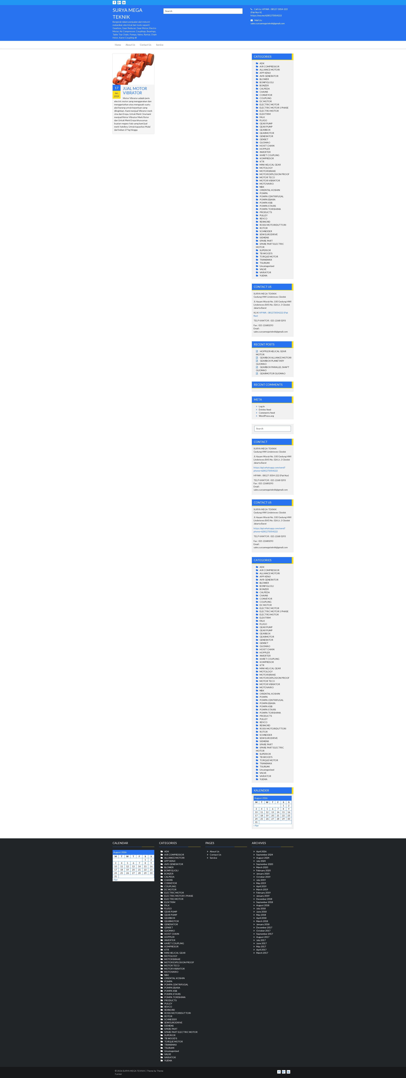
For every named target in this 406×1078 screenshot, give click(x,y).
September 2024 (264, 854)
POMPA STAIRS (268, 205)
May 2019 (261, 883)
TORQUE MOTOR (269, 256)
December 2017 (264, 927)
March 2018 (262, 921)
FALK (262, 117)
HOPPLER (265, 148)
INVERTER (265, 152)
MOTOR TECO (267, 177)
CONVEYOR (266, 95)
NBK (262, 186)
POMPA (264, 193)
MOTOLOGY (266, 167)
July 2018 (261, 908)
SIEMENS (264, 237)
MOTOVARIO (267, 183)
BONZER (264, 85)
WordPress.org (266, 416)
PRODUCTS (266, 212)
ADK (262, 63)
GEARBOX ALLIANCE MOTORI (275, 357)
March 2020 (262, 867)
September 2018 (264, 902)
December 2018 (264, 899)
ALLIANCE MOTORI (270, 69)
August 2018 (262, 905)
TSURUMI (265, 263)
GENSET (264, 139)
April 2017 (261, 949)
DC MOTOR (266, 101)
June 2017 (261, 943)
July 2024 (261, 861)
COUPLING (265, 98)
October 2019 (263, 876)
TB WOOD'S (266, 253)
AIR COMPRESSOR (269, 66)
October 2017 (263, 930)
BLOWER (264, 79)
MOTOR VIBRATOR (270, 180)
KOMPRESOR (267, 158)
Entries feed (265, 409)
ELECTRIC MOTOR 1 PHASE (274, 107)
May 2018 (261, 914)
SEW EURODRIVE (269, 234)
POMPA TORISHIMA (270, 209)
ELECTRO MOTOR (269, 110)
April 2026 (261, 851)
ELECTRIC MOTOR (269, 104)
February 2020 (263, 870)
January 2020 (262, 873)
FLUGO (263, 120)
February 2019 (263, 892)
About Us (130, 44)
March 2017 (262, 952)
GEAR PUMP (266, 123)
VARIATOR (265, 272)
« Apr (256, 825)
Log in (262, 406)
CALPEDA (265, 88)
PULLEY (264, 215)
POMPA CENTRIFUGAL (272, 196)
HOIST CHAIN (267, 145)
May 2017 (261, 946)
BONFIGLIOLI (267, 82)
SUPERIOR (265, 250)
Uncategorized (267, 266)
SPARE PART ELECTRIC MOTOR (180, 1032)
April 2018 (261, 918)
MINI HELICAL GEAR (270, 164)
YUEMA (263, 275)
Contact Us (145, 44)
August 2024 (262, 857)
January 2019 (262, 895)
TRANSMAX (266, 259)
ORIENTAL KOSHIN (270, 190)
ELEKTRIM (265, 114)
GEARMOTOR (267, 133)
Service (159, 44)
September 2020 (264, 864)
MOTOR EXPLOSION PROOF (274, 174)
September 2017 (264, 933)
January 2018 (262, 924)
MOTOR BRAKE (268, 171)
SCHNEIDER (266, 231)
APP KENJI (265, 72)
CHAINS (264, 91)
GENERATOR (266, 136)
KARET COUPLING (269, 155)
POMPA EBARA (267, 199)
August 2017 (262, 937)
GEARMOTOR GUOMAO (272, 373)
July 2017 (261, 940)
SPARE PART (266, 240)
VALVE (263, 269)
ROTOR (264, 228)
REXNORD (265, 221)
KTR (262, 161)
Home (118, 44)
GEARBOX (265, 129)
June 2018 (261, 911)
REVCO (263, 218)
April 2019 (261, 886)
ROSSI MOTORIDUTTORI (273, 224)
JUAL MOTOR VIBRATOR (135, 90)
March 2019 (262, 889)
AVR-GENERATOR (269, 76)
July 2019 (261, 880)
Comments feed (267, 412)
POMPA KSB (266, 202)
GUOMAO (265, 142)
